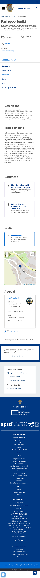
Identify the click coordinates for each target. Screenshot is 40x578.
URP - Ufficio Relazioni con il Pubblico (19, 526)
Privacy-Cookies (9, 565)
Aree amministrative (19, 437)
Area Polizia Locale (13, 298)
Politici (19, 447)
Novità (8, 17)
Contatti (19, 509)
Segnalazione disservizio (19, 552)
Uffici (19, 442)
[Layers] (32, 254)
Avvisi (13, 17)
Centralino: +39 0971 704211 (19, 518)
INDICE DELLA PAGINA (8, 60)
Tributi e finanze (19, 478)
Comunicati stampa (19, 492)
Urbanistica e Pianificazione (19, 468)
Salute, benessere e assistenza (19, 483)
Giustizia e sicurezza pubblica (19, 476)
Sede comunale (16, 235)
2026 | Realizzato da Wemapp (20, 570)
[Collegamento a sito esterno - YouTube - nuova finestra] (22, 540)
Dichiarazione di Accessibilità (19, 554)
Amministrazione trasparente (19, 505)
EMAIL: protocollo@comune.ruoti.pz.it (19, 523)
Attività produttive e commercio (19, 466)
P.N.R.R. (19, 556)
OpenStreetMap (31, 284)
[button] (37, 2)
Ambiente (19, 480)
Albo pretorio (19, 503)
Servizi (19, 455)
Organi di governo (19, 440)
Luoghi (19, 452)
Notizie (19, 490)
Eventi (19, 494)
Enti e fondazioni (19, 445)
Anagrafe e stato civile (19, 459)
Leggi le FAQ (19, 549)
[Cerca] (37, 8)
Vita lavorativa (19, 463)
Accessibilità (34, 565)
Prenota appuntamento (19, 547)
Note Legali (19, 565)
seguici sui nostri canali (19, 536)
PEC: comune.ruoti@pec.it (19, 521)
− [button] (7, 256)
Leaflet (24, 284)
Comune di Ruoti (23, 8)
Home (2, 17)
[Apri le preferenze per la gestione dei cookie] (3, 574)
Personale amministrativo (19, 449)
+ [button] (7, 253)
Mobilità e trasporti (19, 473)
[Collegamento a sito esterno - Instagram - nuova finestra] (18, 540)
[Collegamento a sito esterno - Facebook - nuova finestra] (15, 540)
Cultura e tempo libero (19, 461)
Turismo (19, 471)
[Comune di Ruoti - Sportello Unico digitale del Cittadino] (10, 8)
